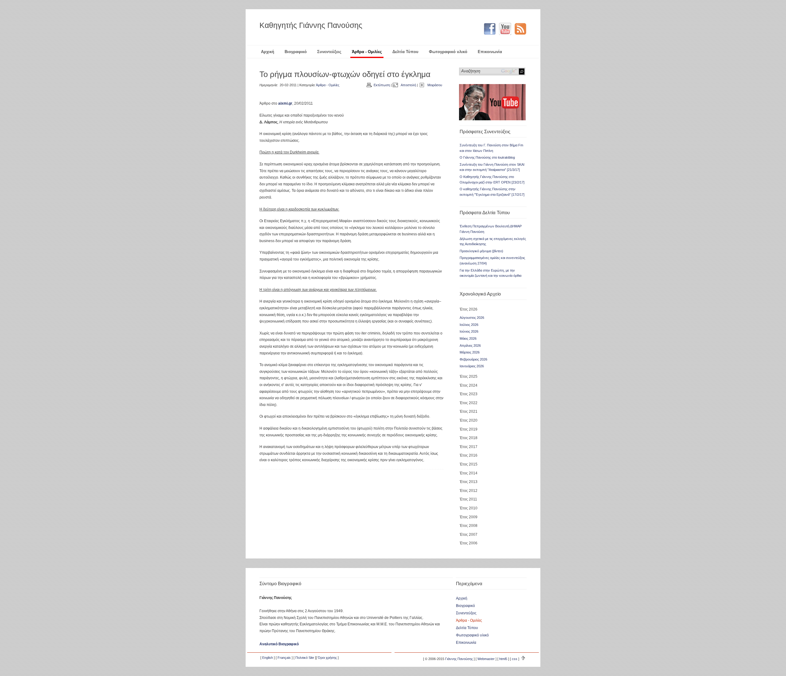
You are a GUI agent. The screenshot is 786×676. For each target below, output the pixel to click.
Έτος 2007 (468, 534)
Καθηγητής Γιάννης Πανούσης (310, 25)
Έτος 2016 (468, 455)
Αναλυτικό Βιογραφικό (279, 644)
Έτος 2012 (468, 491)
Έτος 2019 (468, 429)
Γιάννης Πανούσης (459, 659)
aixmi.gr (285, 103)
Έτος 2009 (468, 517)
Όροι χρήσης (327, 657)
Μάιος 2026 (468, 338)
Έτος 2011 (468, 499)
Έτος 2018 (468, 438)
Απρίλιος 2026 (470, 345)
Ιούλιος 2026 (469, 324)
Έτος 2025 (468, 376)
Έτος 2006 (468, 543)
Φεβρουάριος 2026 (473, 359)
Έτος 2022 (468, 403)
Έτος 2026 (468, 309)
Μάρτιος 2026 (470, 352)
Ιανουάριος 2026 (472, 366)
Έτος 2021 (468, 411)
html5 (503, 659)
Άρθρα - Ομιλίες (367, 51)
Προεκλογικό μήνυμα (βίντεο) (481, 251)
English (267, 657)
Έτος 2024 (468, 385)
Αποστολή (408, 85)
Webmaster (486, 659)
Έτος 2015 (468, 464)
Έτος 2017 (468, 447)
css (514, 659)
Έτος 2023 (468, 394)
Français (284, 657)
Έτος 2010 (468, 508)
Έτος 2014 (468, 473)
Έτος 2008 (468, 525)
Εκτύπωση (382, 85)
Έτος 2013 (468, 482)
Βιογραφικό (296, 51)
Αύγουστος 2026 (472, 317)
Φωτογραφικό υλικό (448, 51)
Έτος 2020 (468, 420)
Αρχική (267, 51)
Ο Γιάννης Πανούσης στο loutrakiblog (487, 157)
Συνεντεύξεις (329, 51)
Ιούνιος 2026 (469, 331)
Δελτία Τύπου (405, 51)
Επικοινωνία (490, 51)
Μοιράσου (434, 85)
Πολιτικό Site (304, 657)
